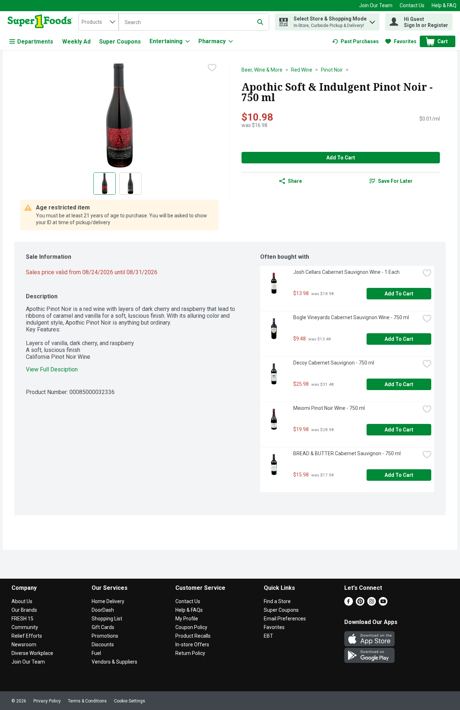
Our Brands (24, 610)
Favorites (274, 627)
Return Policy (190, 653)
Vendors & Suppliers (114, 662)
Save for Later (395, 181)
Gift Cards (103, 627)
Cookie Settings (129, 701)
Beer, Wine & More (262, 70)
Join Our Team (375, 5)
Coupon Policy (191, 627)
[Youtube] (383, 603)
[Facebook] (348, 603)
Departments (35, 41)
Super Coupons (120, 41)
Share (295, 181)
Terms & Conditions (87, 701)
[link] (355, 41)
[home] (41, 22)
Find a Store (277, 601)
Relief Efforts (27, 636)
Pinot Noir (332, 70)
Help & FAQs (189, 610)
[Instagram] (371, 603)
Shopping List (107, 618)
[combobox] (98, 22)
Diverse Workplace (32, 653)
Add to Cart (340, 157)
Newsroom (24, 644)
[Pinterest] (360, 603)
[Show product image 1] (104, 183)
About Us (22, 601)
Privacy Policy (47, 701)
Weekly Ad (76, 41)
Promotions (105, 636)
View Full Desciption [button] (52, 369)
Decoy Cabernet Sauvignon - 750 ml (333, 363)
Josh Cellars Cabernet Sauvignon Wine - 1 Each (346, 272)
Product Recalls (193, 636)
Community (25, 627)
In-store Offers (192, 644)
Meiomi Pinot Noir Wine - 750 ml (329, 408)
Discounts (103, 644)
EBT (268, 636)
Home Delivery (108, 601)
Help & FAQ (444, 5)
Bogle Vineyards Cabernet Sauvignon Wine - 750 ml (351, 317)
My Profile (186, 618)
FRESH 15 (22, 618)
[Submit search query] (260, 22)
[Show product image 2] (130, 183)
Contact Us (412, 5)
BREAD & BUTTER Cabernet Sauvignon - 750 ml (347, 453)
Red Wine (301, 70)
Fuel (96, 653)
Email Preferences (285, 618)
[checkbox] (212, 67)
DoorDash (103, 610)
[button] (372, 20)
